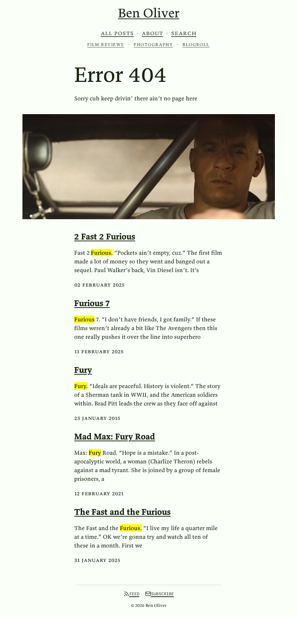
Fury (83, 369)
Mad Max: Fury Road (114, 436)
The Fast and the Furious (122, 511)
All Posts (117, 33)
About (152, 33)
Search (183, 33)
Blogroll (196, 44)
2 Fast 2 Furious (104, 236)
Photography (153, 44)
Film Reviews (105, 44)
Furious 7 (92, 303)
